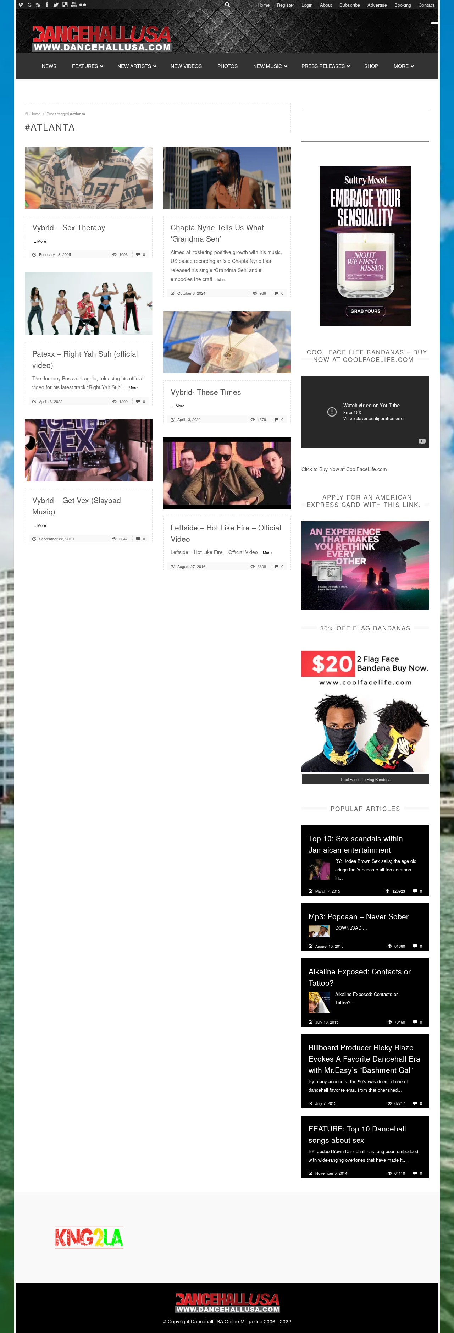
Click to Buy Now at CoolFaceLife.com (344, 469)
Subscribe (349, 4)
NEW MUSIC (267, 66)
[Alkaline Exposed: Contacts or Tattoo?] (319, 1001)
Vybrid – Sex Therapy (68, 227)
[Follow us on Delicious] (64, 4)
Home (264, 4)
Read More (128, 200)
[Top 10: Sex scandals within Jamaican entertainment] (319, 868)
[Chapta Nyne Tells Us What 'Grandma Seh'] (227, 176)
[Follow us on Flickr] (82, 4)
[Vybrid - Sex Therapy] (89, 176)
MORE (401, 66)
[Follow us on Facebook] (47, 4)
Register (285, 4)
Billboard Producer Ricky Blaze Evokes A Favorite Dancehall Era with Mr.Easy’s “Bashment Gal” (364, 1058)
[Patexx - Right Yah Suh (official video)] (89, 303)
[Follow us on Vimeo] (20, 4)
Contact (426, 4)
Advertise (377, 4)
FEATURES (85, 66)
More (349, 878)
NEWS (49, 66)
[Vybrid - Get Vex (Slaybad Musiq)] (89, 449)
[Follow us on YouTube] (73, 4)
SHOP (371, 66)
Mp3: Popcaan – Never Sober (359, 916)
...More (40, 241)
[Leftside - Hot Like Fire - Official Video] (227, 472)
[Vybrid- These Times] (227, 341)
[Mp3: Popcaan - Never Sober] (319, 930)
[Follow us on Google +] (29, 4)
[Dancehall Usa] (101, 37)
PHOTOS (227, 66)
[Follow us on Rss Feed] (38, 4)
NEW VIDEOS (186, 66)
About (326, 4)
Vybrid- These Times (206, 391)
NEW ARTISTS (134, 66)
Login (306, 4)
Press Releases (323, 66)
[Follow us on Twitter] (55, 4)
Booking (402, 4)
